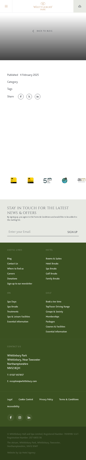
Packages (50, 321)
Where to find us (15, 268)
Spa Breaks (51, 268)
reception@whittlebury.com (23, 381)
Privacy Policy (46, 399)
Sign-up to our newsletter (19, 283)
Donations (12, 278)
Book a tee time (53, 301)
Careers (11, 273)
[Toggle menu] (6, 6)
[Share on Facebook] (21, 96)
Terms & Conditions (69, 399)
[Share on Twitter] (29, 96)
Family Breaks (53, 278)
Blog (9, 258)
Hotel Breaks (52, 263)
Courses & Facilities (55, 326)
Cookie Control (26, 399)
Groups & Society (54, 311)
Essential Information (17, 321)
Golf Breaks (51, 273)
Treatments (12, 311)
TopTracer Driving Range (58, 306)
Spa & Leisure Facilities (18, 316)
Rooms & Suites (54, 258)
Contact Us (12, 263)
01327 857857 (17, 374)
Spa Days (11, 301)
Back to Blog (45, 31)
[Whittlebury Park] (43, 6)
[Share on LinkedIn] (37, 96)
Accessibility (13, 406)
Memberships (52, 316)
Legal (9, 399)
